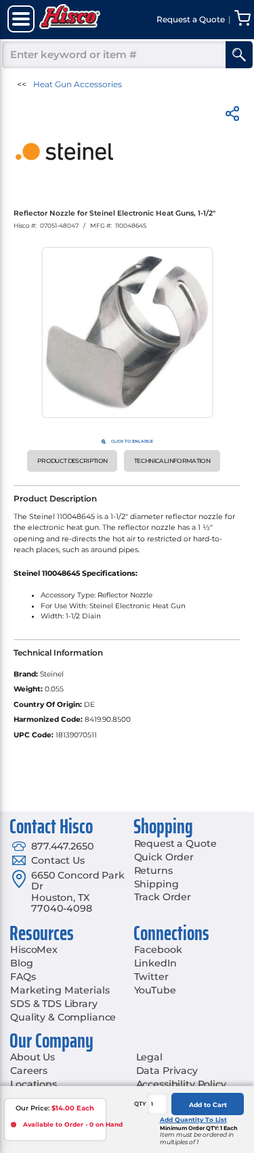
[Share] (232, 115)
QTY (140, 1103)
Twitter (151, 976)
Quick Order (164, 857)
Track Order (162, 896)
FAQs (22, 976)
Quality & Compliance (63, 1017)
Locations (33, 1084)
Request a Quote (175, 843)
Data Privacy (167, 1070)
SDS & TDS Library (54, 1003)
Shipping (156, 884)
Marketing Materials (59, 990)
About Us (32, 1057)
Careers (28, 1070)
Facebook (158, 949)
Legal (149, 1057)
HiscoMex (34, 949)
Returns (153, 870)
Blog (21, 963)
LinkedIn (155, 963)
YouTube (155, 990)
